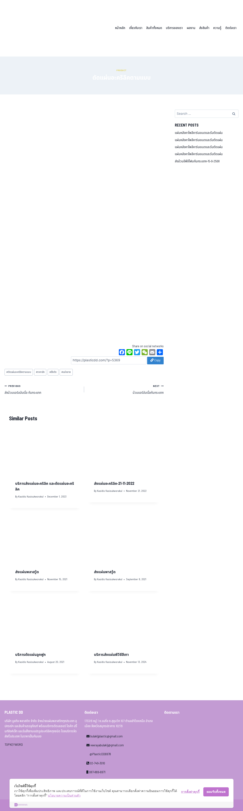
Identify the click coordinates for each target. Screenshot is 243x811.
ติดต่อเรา (231, 28)
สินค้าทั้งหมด (154, 28)
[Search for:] (206, 113)
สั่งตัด (53, 372)
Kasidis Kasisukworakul (30, 497)
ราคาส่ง (40, 372)
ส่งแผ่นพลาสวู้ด (27, 572)
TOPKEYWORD (14, 744)
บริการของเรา (174, 28)
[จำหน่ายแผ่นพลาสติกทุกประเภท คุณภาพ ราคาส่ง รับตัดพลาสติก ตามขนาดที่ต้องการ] (31, 28)
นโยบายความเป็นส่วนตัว (64, 795)
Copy (157, 360)
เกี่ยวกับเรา (135, 28)
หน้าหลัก (120, 28)
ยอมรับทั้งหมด (216, 792)
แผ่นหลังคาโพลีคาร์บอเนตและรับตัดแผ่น (199, 132)
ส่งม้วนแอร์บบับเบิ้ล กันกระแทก (23, 389)
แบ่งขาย (66, 372)
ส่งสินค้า (204, 28)
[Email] (152, 352)
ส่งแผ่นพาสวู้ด (105, 572)
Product (121, 70)
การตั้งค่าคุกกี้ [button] (190, 792)
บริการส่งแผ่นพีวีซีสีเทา (111, 655)
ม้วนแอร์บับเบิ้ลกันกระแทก (148, 389)
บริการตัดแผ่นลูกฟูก (30, 655)
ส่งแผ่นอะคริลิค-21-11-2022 (114, 483)
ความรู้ (217, 28)
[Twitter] (137, 352)
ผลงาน (191, 28)
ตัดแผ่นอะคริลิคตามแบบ (18, 372)
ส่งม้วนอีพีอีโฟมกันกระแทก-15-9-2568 (197, 161)
